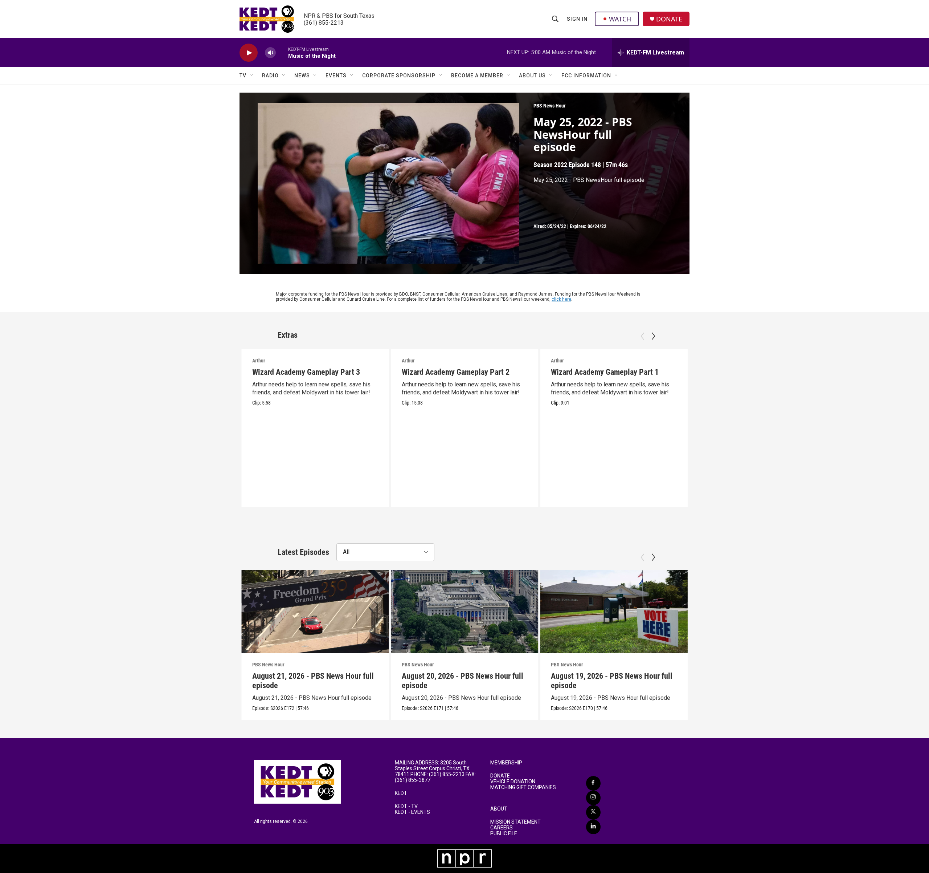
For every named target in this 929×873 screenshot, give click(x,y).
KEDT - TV (406, 806)
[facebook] (593, 783)
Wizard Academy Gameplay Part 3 (306, 372)
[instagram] (593, 798)
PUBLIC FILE (503, 833)
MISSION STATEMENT (515, 822)
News (302, 75)
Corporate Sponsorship (398, 75)
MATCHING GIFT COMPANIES (523, 787)
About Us (532, 75)
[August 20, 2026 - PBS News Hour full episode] (465, 611)
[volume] (270, 53)
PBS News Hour (549, 106)
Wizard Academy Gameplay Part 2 (455, 372)
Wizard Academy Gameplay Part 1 (605, 372)
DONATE (669, 19)
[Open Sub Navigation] (252, 75)
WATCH (620, 19)
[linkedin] (593, 827)
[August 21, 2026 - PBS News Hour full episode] (315, 611)
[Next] (653, 336)
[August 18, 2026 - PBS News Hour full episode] (763, 611)
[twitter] (593, 812)
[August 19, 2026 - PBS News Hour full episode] (614, 611)
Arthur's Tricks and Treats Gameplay (758, 372)
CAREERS (501, 828)
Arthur (258, 361)
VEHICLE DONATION (512, 781)
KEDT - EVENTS (412, 812)
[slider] (282, 52)
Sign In (577, 19)
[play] (248, 53)
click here (561, 299)
